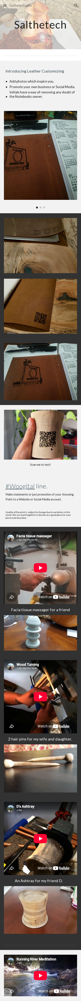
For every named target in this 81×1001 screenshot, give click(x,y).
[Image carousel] (40, 160)
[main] (40, 24)
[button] (4, 5)
